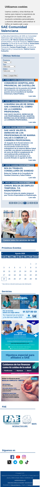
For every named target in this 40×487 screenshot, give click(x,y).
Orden (5, 69)
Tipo (4, 65)
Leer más (32, 96)
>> (35, 203)
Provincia (6, 60)
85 (22, 203)
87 (28, 203)
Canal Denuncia (28, 482)
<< (11, 203)
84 (19, 203)
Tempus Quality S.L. (32, 485)
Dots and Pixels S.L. (16, 485)
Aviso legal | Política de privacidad (16, 482)
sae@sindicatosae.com (20, 480)
